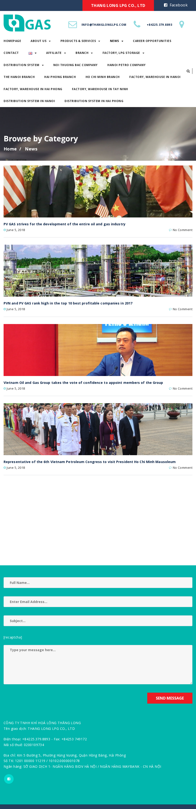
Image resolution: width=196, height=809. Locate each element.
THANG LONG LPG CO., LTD (118, 5)
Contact (14, 127)
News (114, 41)
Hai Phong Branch (60, 77)
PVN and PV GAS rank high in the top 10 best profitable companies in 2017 (68, 303)
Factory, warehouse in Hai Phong (36, 163)
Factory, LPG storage (121, 53)
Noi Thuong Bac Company (75, 65)
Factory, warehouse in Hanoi (155, 77)
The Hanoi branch (22, 151)
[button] (188, 71)
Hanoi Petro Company (126, 65)
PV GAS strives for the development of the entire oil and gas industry (64, 224)
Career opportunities (152, 41)
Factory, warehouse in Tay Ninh (100, 89)
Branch (82, 53)
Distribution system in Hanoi (33, 175)
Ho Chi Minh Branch (103, 77)
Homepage (16, 115)
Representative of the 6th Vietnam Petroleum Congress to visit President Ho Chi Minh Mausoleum (90, 461)
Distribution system (25, 139)
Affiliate (54, 53)
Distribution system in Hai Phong (94, 101)
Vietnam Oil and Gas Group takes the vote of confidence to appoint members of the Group (83, 382)
